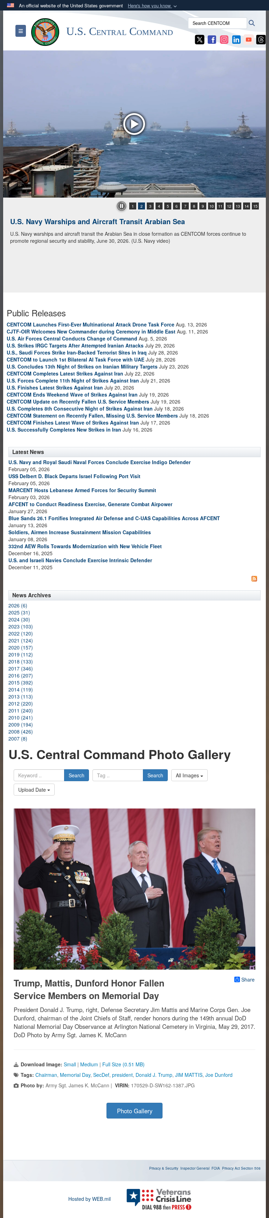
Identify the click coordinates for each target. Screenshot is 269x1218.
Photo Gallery (134, 1111)
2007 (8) (17, 738)
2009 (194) (20, 724)
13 (238, 206)
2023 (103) (20, 626)
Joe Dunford (219, 1074)
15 (255, 206)
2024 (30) (19, 619)
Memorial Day (75, 1074)
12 (229, 206)
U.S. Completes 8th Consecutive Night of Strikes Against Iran (80, 408)
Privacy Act (231, 1168)
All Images (188, 775)
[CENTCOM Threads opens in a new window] (261, 38)
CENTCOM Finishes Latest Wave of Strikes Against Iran (73, 422)
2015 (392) (20, 682)
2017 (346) (20, 668)
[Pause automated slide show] (121, 206)
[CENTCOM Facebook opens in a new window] (212, 38)
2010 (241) (20, 717)
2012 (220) (20, 703)
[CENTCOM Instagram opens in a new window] (224, 38)
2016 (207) (20, 675)
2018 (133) (20, 661)
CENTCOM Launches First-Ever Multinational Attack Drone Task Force (90, 324)
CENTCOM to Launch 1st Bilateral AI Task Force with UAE (75, 359)
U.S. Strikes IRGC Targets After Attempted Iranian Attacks (75, 345)
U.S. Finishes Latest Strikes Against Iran (55, 387)
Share (248, 979)
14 (246, 206)
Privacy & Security (163, 1168)
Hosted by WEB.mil (89, 1198)
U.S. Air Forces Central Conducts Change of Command (72, 338)
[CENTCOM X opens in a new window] (199, 38)
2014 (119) (20, 689)
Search (76, 775)
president (122, 1074)
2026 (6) (17, 605)
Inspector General (194, 1168)
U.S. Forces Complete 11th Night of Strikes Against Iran (73, 380)
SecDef (101, 1074)
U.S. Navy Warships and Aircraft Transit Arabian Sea (97, 221)
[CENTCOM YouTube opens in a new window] (248, 38)
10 (211, 206)
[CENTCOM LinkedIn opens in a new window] (236, 38)
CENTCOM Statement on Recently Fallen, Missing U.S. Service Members (92, 415)
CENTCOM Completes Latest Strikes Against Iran (65, 373)
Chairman (46, 1074)
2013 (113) (20, 696)
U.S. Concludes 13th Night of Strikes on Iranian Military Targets (82, 366)
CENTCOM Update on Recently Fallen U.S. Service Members (78, 401)
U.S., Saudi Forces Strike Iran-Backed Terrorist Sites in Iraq (77, 352)
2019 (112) (20, 654)
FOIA (216, 1168)
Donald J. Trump (154, 1074)
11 (220, 206)
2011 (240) (20, 710)
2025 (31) (19, 612)
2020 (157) (20, 647)
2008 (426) (20, 731)
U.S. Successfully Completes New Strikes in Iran (64, 429)
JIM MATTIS (188, 1074)
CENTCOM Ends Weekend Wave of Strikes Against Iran (72, 394)
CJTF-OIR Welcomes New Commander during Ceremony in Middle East (91, 331)
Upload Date (32, 789)
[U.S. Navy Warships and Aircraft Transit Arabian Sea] (134, 124)
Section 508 (251, 1168)
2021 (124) (20, 640)
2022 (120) (20, 633)
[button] (153, 5)
